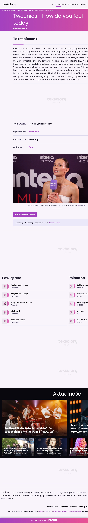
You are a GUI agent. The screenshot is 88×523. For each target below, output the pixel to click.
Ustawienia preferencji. (73, 511)
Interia (4, 10)
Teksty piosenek (22, 10)
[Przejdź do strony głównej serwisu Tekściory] (9, 4)
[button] (58, 4)
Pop (30, 10)
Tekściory (11, 10)
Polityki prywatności (58, 511)
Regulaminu (42, 511)
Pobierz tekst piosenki (25, 214)
